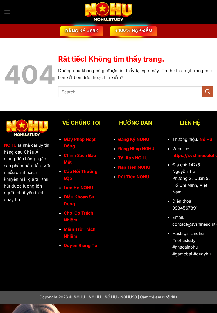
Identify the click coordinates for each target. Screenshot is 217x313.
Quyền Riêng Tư (80, 245)
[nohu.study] (108, 12)
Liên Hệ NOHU (78, 187)
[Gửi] (207, 91)
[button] (7, 11)
